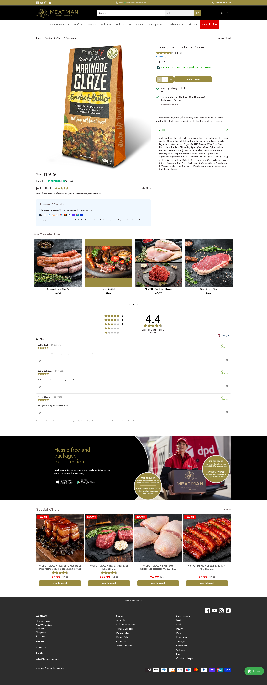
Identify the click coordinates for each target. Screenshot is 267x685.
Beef (178, 620)
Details (162, 129)
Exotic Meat (181, 637)
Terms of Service (124, 645)
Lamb (178, 624)
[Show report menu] (227, 360)
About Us (120, 620)
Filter (41, 339)
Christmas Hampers (185, 658)
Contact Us (121, 641)
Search (119, 616)
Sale (178, 654)
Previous (220, 38)
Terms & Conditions (125, 628)
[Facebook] (37, 3)
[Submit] (197, 13)
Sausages (180, 641)
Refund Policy (122, 637)
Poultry (179, 628)
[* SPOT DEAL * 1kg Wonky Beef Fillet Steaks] (109, 538)
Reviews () (161, 56)
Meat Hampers (183, 616)
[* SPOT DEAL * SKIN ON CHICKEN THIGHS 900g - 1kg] (158, 538)
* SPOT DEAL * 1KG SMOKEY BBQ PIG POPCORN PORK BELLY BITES (60, 567)
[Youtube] (41, 3)
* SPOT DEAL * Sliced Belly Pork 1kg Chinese (207, 567)
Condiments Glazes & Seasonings (61, 38)
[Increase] (171, 79)
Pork (178, 633)
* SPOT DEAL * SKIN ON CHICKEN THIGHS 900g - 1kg (158, 567)
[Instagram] (45, 3)
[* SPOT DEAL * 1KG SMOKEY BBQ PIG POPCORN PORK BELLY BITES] (60, 538)
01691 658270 (223, 2)
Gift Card (180, 650)
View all (227, 509)
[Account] (222, 13)
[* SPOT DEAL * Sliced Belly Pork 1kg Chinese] (207, 538)
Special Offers (47, 509)
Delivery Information (125, 624)
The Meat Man (58, 668)
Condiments (181, 645)
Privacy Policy (122, 633)
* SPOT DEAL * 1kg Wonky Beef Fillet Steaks (109, 567)
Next (228, 38)
